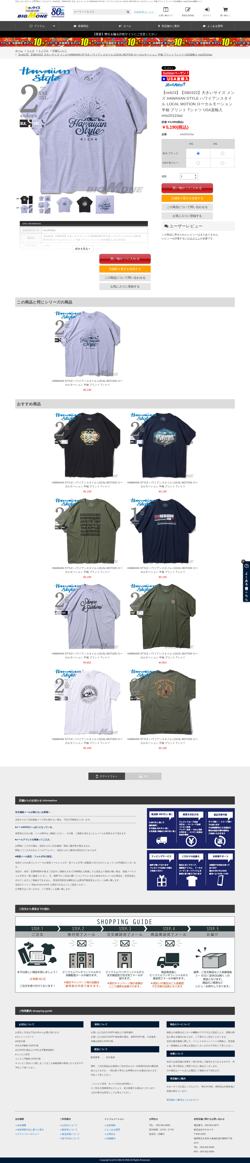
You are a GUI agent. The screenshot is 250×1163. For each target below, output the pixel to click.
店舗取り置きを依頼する (187, 198)
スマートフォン (108, 776)
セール (127, 26)
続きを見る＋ (83, 248)
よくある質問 (215, 26)
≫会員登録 (110, 1125)
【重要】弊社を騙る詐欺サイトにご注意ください (125, 34)
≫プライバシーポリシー (27, 1134)
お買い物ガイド (166, 15)
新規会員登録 (188, 15)
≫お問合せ (110, 1134)
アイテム (39, 26)
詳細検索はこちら (144, 11)
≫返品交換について (70, 1134)
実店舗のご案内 (171, 26)
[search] (128, 12)
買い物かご (225, 15)
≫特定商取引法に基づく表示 (29, 1129)
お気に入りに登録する (187, 215)
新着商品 (83, 26)
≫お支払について (68, 1125)
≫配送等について (68, 1129)
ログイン (207, 15)
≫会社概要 (20, 1125)
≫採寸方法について (70, 1138)
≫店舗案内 (110, 1138)
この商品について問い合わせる (187, 207)
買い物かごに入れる (187, 188)
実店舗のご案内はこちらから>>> (183, 1100)
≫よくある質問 (112, 1129)
